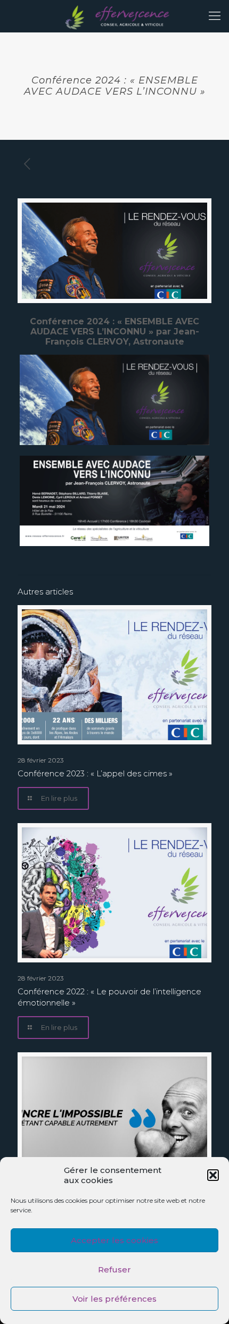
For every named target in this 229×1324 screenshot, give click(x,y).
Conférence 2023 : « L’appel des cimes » (95, 773)
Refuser (114, 1269)
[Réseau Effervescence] (114, 16)
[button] (213, 1175)
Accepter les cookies (114, 1240)
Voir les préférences (114, 1299)
